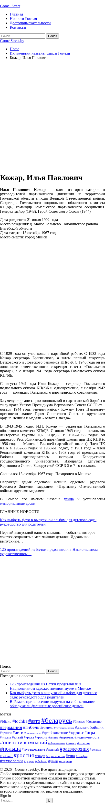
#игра (89, 732)
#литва (53, 737)
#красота (41, 737)
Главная (16, 14)
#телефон (81, 756)
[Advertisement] (52, 116)
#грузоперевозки (64, 727)
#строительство (55, 756)
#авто (34, 721)
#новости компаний (23, 742)
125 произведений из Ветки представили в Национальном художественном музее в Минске (50, 686)
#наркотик (66, 737)
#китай (17, 737)
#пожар (71, 743)
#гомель (46, 728)
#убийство (41, 761)
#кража (29, 737)
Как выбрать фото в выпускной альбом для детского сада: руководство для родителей (53, 695)
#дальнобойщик (89, 727)
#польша (10, 749)
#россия (24, 755)
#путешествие (33, 749)
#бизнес (79, 721)
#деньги (6, 733)
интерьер (65, 761)
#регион (95, 749)
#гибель (31, 727)
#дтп (46, 733)
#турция (29, 761)
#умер (53, 761)
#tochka (19, 721)
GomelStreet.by (12, 41)
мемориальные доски (17, 503)
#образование (56, 743)
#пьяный (52, 749)
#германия (11, 727)
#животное (59, 732)
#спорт (40, 756)
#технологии (11, 761)
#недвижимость (87, 737)
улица (69, 499)
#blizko (5, 721)
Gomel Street (10, 6)
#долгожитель (32, 732)
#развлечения (74, 749)
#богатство (94, 721)
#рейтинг (6, 756)
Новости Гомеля (23, 18)
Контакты (18, 27)
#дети (18, 732)
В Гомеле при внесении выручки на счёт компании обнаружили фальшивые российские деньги (52, 703)
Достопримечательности (30, 23)
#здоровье (76, 733)
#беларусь (56, 720)
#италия (5, 737)
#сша (70, 755)
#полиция (83, 743)
